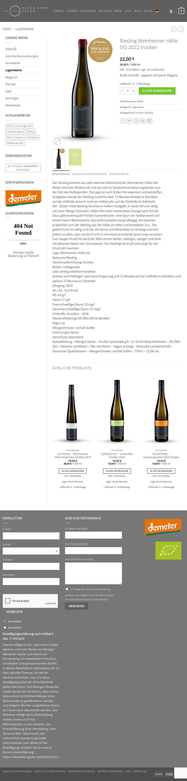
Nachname (9, 574)
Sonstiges (12, 98)
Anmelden (14, 612)
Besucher (105, 11)
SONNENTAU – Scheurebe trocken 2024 (117, 455)
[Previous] (58, 91)
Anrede (7, 544)
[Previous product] (181, 29)
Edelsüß (10, 49)
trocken (19, 137)
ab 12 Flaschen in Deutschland (23, 167)
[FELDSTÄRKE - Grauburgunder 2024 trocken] (161, 411)
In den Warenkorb (157, 91)
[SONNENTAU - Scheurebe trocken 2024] (117, 411)
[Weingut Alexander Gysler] (25, 11)
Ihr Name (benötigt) (76, 528)
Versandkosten (156, 69)
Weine (118, 11)
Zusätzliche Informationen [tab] (89, 174)
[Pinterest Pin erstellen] (143, 121)
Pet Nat (10, 84)
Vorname (8, 559)
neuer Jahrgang (15, 131)
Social (148, 11)
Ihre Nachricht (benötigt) (79, 559)
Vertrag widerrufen (110, 771)
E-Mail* (7, 529)
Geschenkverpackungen (22, 56)
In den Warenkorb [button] (73, 471)
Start (7, 29)
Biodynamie (88, 11)
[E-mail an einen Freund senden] (136, 121)
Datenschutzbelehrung (50, 771)
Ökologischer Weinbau (17, 771)
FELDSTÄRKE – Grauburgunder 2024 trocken (161, 455)
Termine (58, 11)
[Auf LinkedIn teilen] (149, 121)
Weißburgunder (15, 143)
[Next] (108, 91)
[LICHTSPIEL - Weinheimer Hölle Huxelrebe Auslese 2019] (72, 411)
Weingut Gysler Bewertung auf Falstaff (23, 254)
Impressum (140, 771)
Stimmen (72, 11)
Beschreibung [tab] (61, 174)
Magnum (11, 77)
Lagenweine (25, 29)
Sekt (8, 91)
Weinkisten (13, 105)
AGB (128, 771)
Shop (128, 11)
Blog (137, 11)
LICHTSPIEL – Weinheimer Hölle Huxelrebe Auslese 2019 (73, 455)
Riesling (30, 131)
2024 (9, 125)
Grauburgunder (23, 125)
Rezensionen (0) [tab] (119, 174)
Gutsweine (12, 63)
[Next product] (174, 29)
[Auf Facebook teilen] (123, 121)
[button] (171, 11)
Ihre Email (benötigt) (76, 544)
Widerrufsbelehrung (81, 771)
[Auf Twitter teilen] (130, 121)
